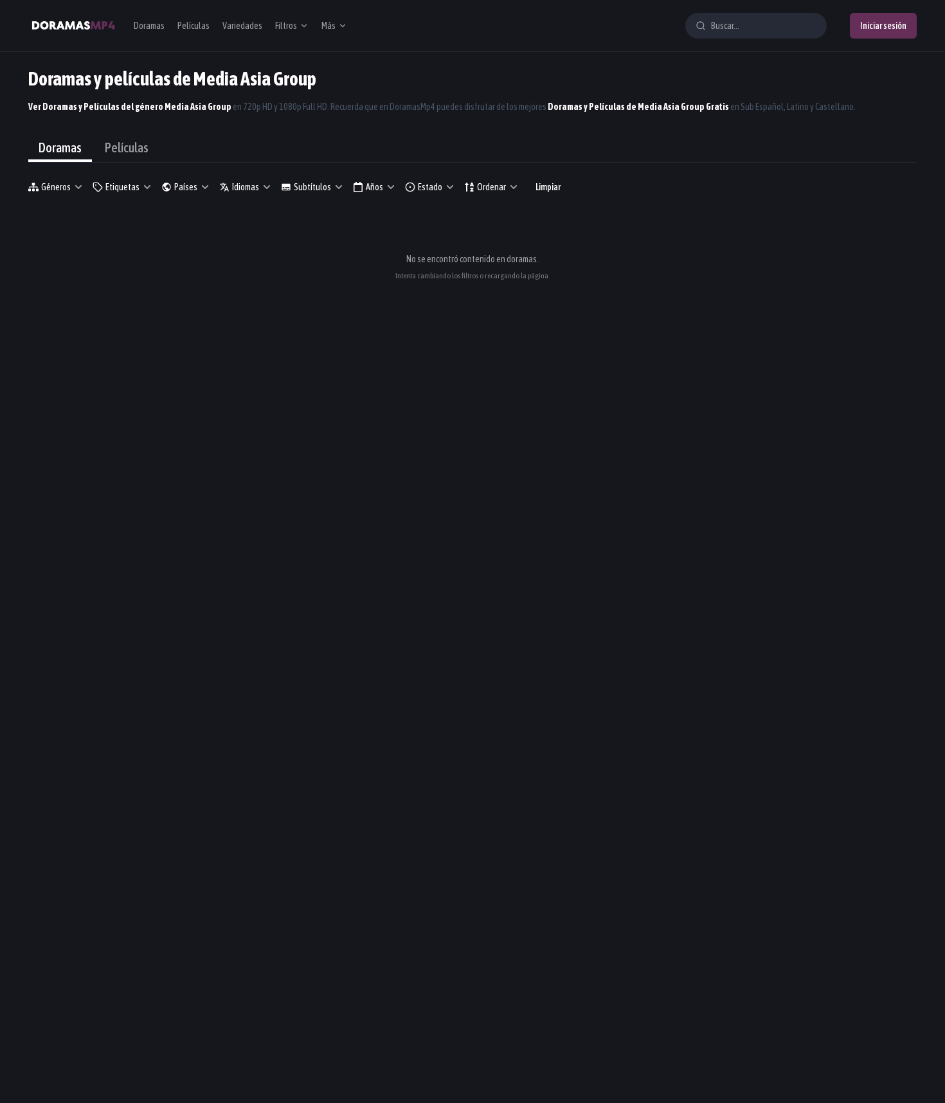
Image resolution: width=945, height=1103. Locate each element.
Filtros (286, 26)
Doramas (149, 26)
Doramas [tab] (60, 147)
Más (328, 26)
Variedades (242, 26)
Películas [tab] (126, 147)
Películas (193, 26)
